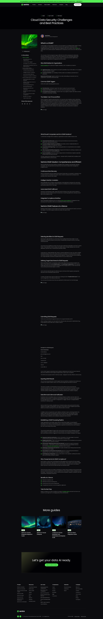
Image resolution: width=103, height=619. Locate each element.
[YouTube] (20, 616)
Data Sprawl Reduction (45, 597)
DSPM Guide (31, 588)
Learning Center (32, 601)
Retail (65, 590)
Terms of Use (83, 616)
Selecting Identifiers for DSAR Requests (29, 80)
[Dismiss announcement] (101, 1)
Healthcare (66, 588)
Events (30, 594)
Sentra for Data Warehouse (20, 599)
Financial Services (67, 587)
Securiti (53, 590)
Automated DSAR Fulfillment (28, 74)
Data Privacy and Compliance (44, 590)
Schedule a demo (66, 491)
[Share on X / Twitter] (27, 104)
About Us (77, 587)
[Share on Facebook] (25, 104)
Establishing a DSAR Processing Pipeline (29, 91)
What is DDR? (31, 590)
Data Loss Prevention (45, 592)
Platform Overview (21, 587)
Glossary (30, 599)
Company (61, 4)
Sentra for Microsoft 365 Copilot (22, 591)
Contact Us (78, 592)
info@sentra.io (46, 616)
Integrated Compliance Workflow (29, 75)
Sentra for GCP (20, 597)
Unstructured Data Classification (44, 588)
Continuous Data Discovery (28, 70)
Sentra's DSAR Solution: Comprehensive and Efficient (28, 69)
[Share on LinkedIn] (22, 104)
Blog (66, 4)
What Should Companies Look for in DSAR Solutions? (30, 66)
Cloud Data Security (33, 587)
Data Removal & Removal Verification (28, 89)
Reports (30, 597)
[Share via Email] (29, 104)
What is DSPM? (47, 4)
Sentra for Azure (20, 595)
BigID (53, 594)
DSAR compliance (44, 65)
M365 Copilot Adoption (45, 602)
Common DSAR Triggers (28, 61)
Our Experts (78, 599)
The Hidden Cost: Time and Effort (29, 63)
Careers (77, 590)
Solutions (40, 4)
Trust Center (78, 594)
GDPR (77, 48)
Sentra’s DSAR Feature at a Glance (29, 77)
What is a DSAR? (26, 57)
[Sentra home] (25, 4)
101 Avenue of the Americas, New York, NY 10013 (32, 616)
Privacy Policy (77, 616)
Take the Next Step (27, 98)
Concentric (54, 596)
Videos (30, 592)
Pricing (77, 597)
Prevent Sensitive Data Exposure (45, 595)
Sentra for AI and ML (21, 588)
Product (34, 4)
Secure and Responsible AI (45, 600)
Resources (55, 4)
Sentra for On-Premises (22, 601)
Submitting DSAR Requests (28, 84)
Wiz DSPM (54, 592)
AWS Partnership (79, 588)
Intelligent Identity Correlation (29, 72)
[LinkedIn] (18, 616)
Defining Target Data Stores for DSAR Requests (29, 82)
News (77, 596)
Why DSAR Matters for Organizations (27, 60)
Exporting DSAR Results (27, 86)
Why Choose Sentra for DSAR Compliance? (29, 94)
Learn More (79, 1)
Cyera (53, 587)
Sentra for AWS (20, 593)
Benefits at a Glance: (27, 96)
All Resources (26, 51)
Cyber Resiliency (44, 604)
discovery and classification (53, 446)
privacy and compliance (66, 200)
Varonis (53, 588)
